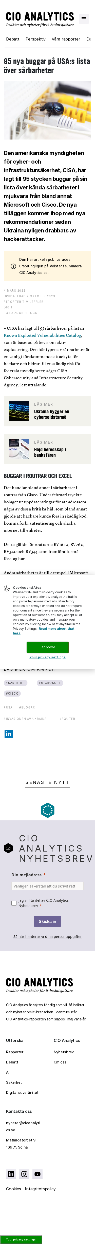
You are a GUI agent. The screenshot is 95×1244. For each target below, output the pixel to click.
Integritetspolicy (40, 1188)
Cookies (13, 1188)
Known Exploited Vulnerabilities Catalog (42, 335)
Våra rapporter (66, 39)
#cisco (12, 693)
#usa (8, 707)
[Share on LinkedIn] (9, 734)
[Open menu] (84, 19)
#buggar (27, 707)
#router (67, 719)
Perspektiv (36, 39)
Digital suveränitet (22, 1092)
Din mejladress (26, 875)
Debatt (13, 39)
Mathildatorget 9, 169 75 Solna (21, 1143)
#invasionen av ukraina (25, 719)
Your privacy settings (21, 1239)
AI (8, 1072)
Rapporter (14, 1052)
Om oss (60, 1062)
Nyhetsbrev (64, 1052)
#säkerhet (15, 683)
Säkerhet (14, 1082)
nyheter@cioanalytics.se (23, 1126)
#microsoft (50, 683)
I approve (47, 647)
